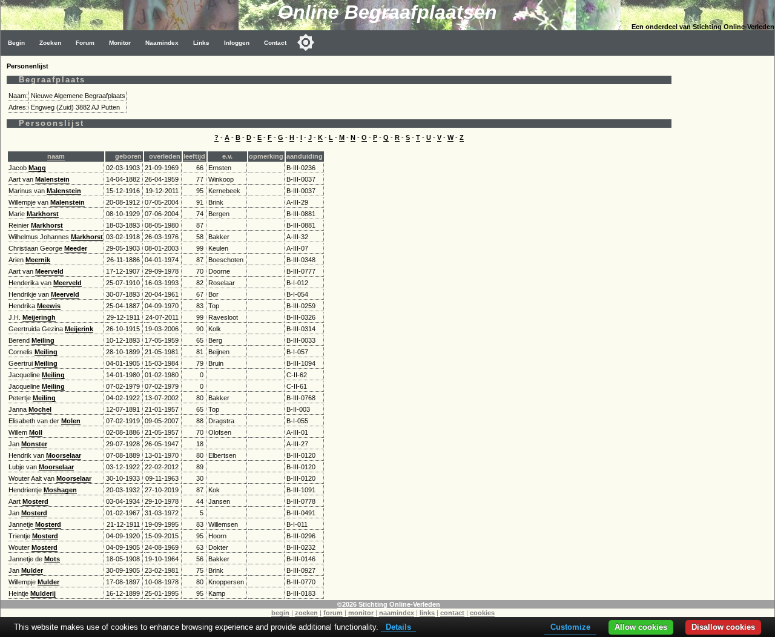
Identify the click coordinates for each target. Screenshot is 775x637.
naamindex (396, 612)
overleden (164, 156)
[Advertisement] (726, 237)
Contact (275, 42)
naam (56, 156)
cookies (482, 612)
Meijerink (79, 328)
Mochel (39, 409)
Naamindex (162, 42)
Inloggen (236, 42)
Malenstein (52, 179)
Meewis (49, 305)
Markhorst (43, 213)
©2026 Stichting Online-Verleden (388, 604)
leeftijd (194, 156)
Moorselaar (63, 455)
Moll (35, 432)
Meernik (37, 259)
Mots (52, 559)
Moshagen (60, 489)
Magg (37, 167)
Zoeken (50, 42)
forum (333, 612)
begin (280, 612)
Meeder (75, 248)
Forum (85, 42)
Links (201, 42)
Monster (34, 443)
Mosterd (35, 501)
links (427, 612)
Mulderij (43, 593)
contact (452, 612)
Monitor (120, 42)
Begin (16, 42)
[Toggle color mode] (306, 42)
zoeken (306, 612)
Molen (71, 420)
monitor (361, 612)
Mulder (32, 570)
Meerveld (49, 271)
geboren (128, 156)
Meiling (42, 340)
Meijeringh (39, 317)
